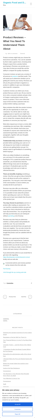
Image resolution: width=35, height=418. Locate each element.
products (15, 76)
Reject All (17, 414)
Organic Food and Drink (15, 2)
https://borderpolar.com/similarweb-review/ (16, 257)
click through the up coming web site (14, 272)
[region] (17, 402)
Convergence (7, 371)
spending (11, 216)
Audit (4, 384)
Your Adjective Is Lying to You (11, 378)
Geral (5, 320)
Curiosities (10, 283)
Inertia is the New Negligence (11, 368)
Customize (18, 409)
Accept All (17, 404)
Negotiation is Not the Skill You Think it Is (14, 337)
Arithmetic (6, 386)
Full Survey (6, 268)
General (22, 53)
